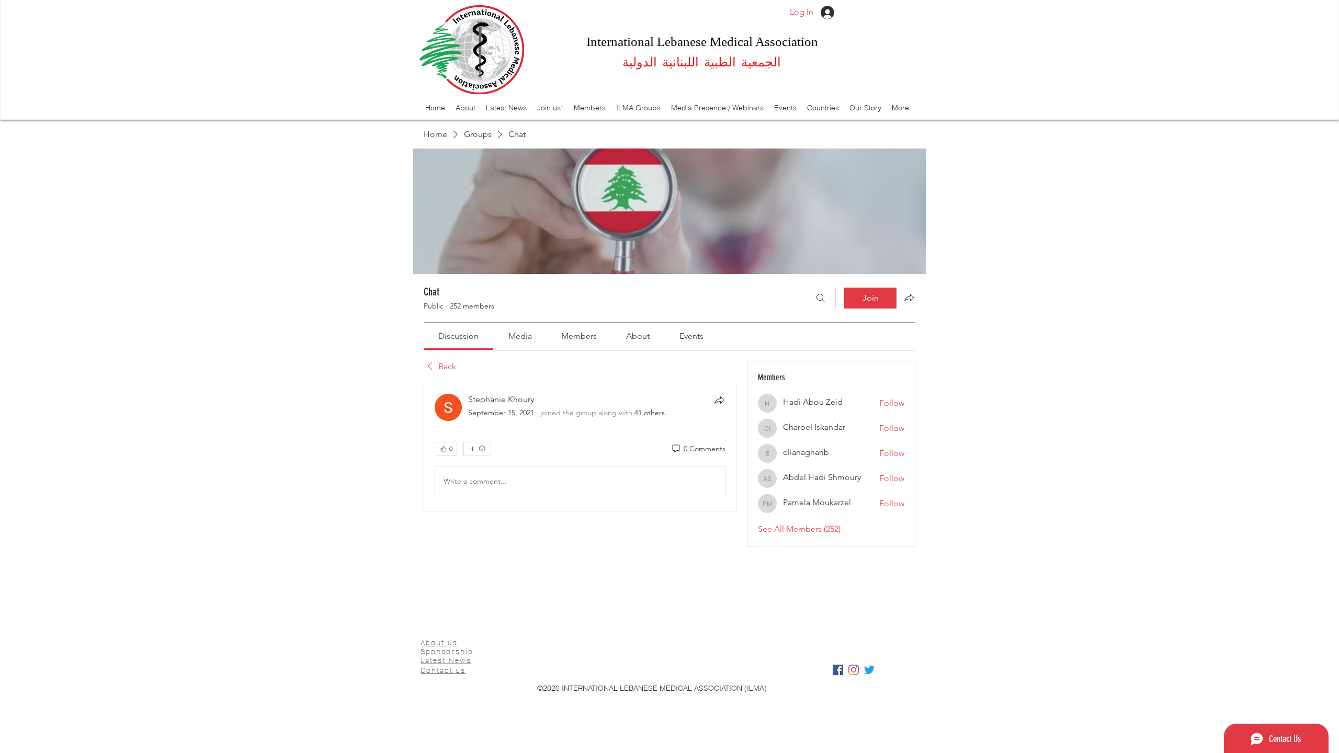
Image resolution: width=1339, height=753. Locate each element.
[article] (580, 447)
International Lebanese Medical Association (702, 42)
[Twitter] (869, 670)
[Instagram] (853, 670)
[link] (458, 336)
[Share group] (909, 297)
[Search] (820, 298)
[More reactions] (477, 448)
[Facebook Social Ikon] (838, 670)
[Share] (719, 400)
